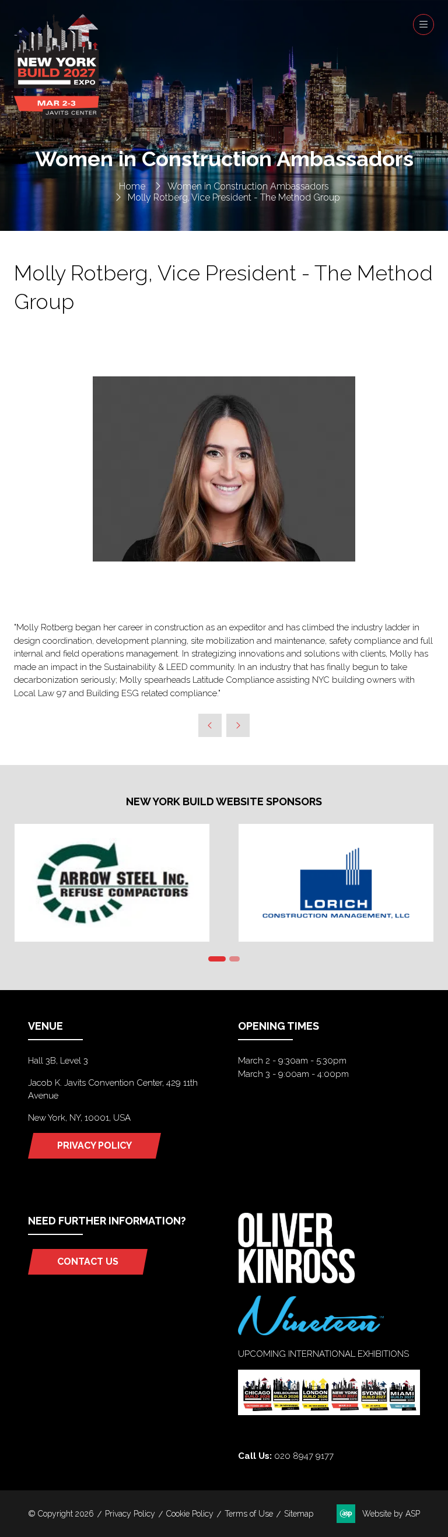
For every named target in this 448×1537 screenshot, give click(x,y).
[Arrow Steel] (112, 883)
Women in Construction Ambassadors (248, 186)
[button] (423, 24)
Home (132, 186)
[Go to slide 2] (234, 958)
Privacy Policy (130, 1513)
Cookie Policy (190, 1513)
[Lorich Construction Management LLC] (336, 883)
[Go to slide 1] (217, 958)
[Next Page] (238, 725)
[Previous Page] (210, 725)
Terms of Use (249, 1513)
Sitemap (298, 1513)
